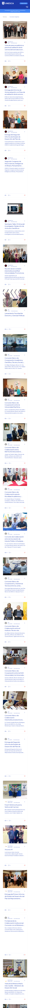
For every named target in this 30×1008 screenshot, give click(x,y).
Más (23, 16)
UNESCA (9, 3)
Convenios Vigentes (14, 16)
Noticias (5, 16)
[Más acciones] (25, 42)
